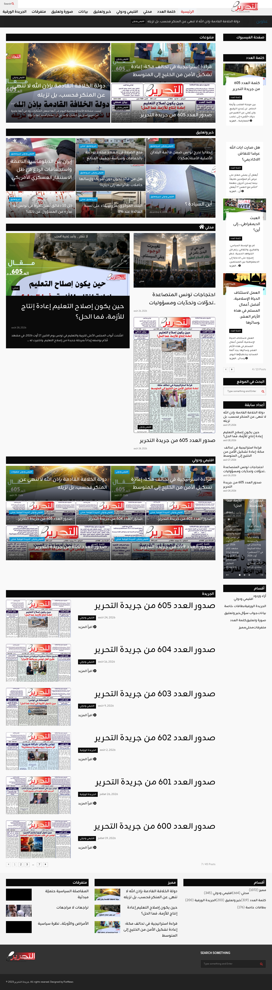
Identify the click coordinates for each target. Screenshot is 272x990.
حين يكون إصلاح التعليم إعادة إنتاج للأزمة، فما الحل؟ (243, 434)
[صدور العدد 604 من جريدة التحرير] (38, 663)
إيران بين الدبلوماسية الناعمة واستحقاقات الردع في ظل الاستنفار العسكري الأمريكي (41, 170)
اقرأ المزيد (85, 627)
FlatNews (68, 982)
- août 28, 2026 (233, 516)
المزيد (233, 266)
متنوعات (207, 37)
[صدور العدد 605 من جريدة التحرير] (174, 375)
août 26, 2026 (140, 311)
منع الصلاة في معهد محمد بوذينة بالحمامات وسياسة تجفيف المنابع (114, 155)
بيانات (83, 12)
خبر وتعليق (102, 12)
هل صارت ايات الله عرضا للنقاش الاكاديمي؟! (245, 154)
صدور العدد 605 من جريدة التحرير (176, 115)
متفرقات (39, 12)
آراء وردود (259, 596)
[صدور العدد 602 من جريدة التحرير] (38, 751)
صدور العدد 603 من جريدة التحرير (185, 519)
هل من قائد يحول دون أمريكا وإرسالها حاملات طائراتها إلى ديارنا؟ (111, 182)
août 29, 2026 (17, 104)
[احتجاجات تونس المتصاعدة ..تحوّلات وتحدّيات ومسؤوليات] (174, 260)
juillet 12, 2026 (121, 555)
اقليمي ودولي (127, 12)
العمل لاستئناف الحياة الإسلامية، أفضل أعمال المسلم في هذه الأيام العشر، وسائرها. (247, 308)
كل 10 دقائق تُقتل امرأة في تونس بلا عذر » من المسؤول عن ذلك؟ (42, 209)
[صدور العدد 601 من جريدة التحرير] (38, 795)
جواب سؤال (249, 613)
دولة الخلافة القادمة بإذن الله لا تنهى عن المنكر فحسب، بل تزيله (147, 21)
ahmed (229, 512)
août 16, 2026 (106, 662)
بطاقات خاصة (234, 606)
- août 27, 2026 (254, 516)
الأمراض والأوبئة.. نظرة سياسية (63, 924)
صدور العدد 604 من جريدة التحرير (115, 519)
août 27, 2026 (121, 495)
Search (8, 4)
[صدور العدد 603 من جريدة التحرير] (38, 707)
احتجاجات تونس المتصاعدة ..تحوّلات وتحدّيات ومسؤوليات (182, 299)
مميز (242, 627)
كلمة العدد (166, 12)
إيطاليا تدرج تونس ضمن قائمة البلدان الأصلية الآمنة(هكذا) (181, 155)
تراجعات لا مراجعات (72, 908)
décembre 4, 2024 (158, 212)
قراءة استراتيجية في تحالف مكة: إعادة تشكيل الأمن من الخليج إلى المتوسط (171, 71)
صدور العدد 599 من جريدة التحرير (176, 547)
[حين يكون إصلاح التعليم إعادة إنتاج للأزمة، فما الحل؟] (68, 264)
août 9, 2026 (106, 706)
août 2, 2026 (107, 750)
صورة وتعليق (62, 12)
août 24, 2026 (140, 448)
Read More (231, 571)
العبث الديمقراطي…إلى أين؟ (246, 224)
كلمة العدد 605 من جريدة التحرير (246, 86)
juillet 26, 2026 (109, 794)
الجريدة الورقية (14, 12)
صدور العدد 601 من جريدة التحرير (155, 782)
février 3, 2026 (16, 185)
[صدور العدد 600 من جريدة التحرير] (38, 839)
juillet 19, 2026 (16, 555)
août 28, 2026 (18, 328)
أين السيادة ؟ (198, 204)
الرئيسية (187, 12)
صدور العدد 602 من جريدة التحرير (155, 738)
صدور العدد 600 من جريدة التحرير (71, 547)
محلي (147, 12)
